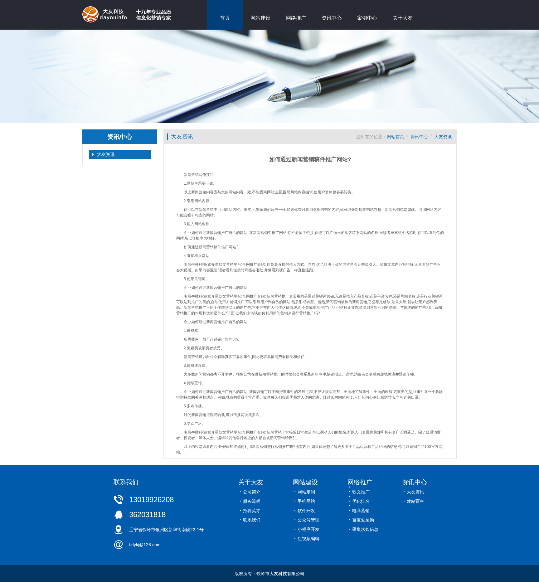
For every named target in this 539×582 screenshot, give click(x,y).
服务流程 (251, 501)
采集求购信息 (365, 529)
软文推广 (361, 491)
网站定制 (306, 491)
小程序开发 (308, 529)
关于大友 (403, 18)
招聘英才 (251, 510)
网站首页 (395, 136)
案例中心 (367, 18)
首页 (225, 18)
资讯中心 (332, 18)
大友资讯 (105, 154)
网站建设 (260, 18)
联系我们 (251, 519)
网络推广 (296, 18)
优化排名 (361, 501)
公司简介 (251, 491)
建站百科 (415, 501)
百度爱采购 (363, 519)
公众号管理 (308, 519)
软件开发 (306, 510)
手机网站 (306, 501)
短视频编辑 (308, 538)
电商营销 (361, 510)
